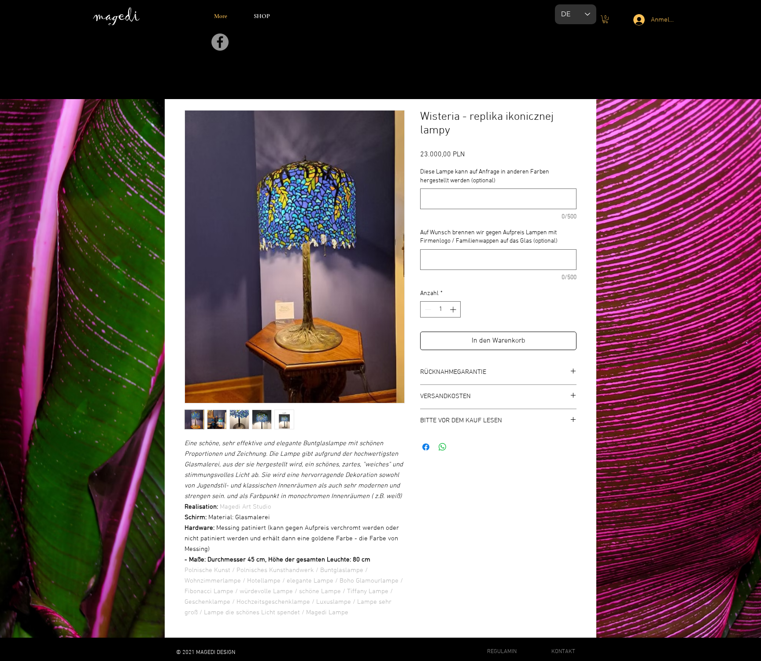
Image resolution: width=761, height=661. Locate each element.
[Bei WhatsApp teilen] (442, 447)
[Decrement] (426, 309)
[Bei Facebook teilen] (426, 447)
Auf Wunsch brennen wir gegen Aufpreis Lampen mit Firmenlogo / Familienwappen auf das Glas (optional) (489, 237)
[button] (605, 19)
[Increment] (453, 309)
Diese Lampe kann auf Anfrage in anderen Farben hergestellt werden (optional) (484, 176)
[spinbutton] (440, 309)
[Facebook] (220, 42)
